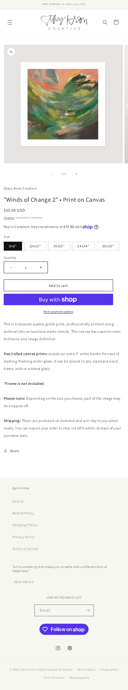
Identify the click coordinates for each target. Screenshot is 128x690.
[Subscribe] (87, 610)
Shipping (9, 217)
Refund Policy (23, 513)
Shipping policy (79, 677)
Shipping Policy (24, 525)
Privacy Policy (23, 537)
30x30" (108, 246)
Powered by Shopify (59, 669)
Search (18, 501)
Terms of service (53, 677)
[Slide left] (51, 174)
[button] (9, 22)
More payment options (58, 312)
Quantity (10, 257)
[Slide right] (76, 174)
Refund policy (86, 669)
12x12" (35, 246)
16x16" (59, 246)
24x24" (83, 246)
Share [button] (14, 451)
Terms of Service (25, 549)
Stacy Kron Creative (33, 669)
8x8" (13, 246)
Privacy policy (109, 669)
